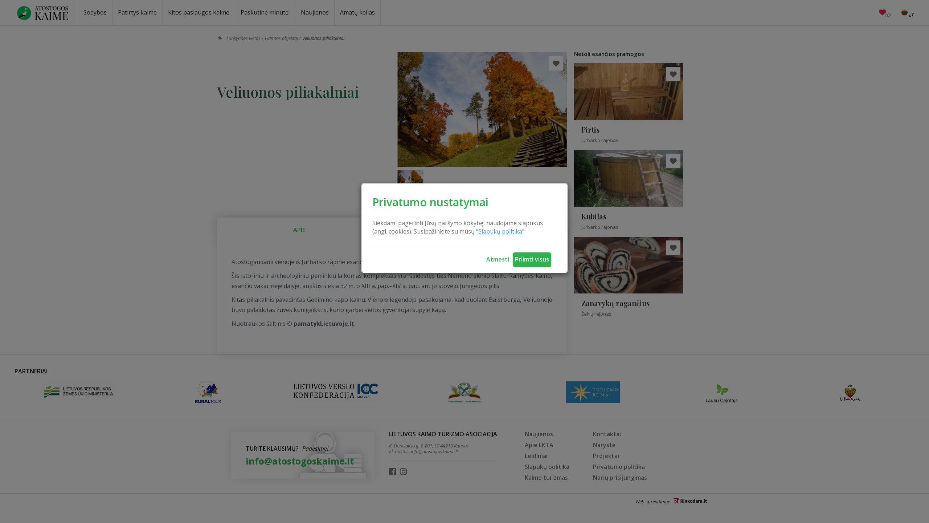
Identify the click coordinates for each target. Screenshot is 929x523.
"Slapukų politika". (500, 231)
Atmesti (497, 259)
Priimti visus (532, 259)
